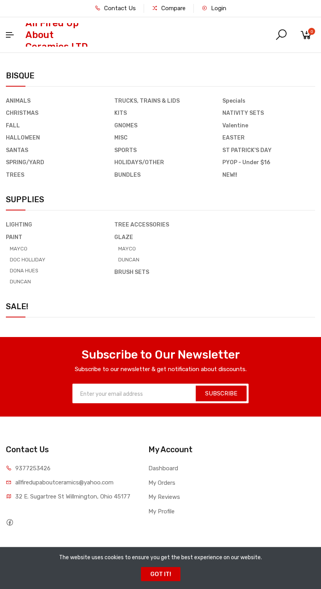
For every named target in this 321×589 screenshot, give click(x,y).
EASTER (233, 137)
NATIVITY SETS (243, 113)
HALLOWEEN (23, 137)
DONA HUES (24, 271)
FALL (13, 125)
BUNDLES (127, 175)
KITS (120, 113)
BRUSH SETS (131, 272)
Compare (173, 8)
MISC (121, 137)
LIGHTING (19, 224)
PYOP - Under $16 (246, 162)
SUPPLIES (25, 199)
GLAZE (123, 237)
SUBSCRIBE (221, 393)
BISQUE (20, 75)
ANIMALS (18, 101)
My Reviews (164, 496)
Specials (233, 101)
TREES (15, 175)
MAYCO (18, 249)
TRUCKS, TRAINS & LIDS (147, 101)
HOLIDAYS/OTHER (139, 162)
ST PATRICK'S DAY (247, 150)
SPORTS (125, 150)
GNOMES (125, 125)
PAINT (14, 237)
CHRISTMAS (22, 113)
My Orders (161, 482)
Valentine (235, 125)
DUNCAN (20, 282)
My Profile (161, 511)
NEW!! (229, 175)
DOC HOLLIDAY (27, 260)
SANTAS (17, 150)
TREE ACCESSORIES (141, 224)
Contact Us (119, 8)
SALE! (17, 306)
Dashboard (163, 468)
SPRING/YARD (25, 162)
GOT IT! (160, 574)
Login (217, 8)
